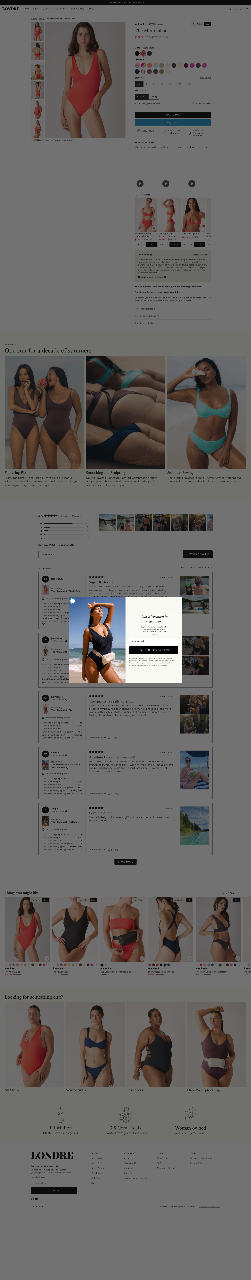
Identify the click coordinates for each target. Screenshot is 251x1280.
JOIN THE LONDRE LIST (153, 650)
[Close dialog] (72, 601)
